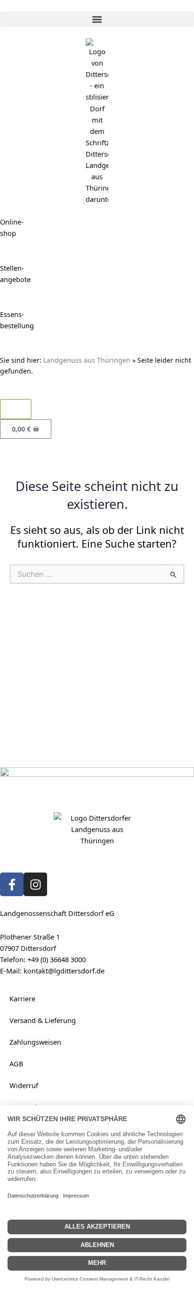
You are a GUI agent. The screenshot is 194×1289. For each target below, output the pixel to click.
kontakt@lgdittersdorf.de (64, 970)
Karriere (22, 998)
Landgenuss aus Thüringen (86, 360)
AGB (16, 1063)
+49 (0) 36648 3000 (56, 959)
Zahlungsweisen (35, 1042)
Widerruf (23, 1085)
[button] (97, 19)
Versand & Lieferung (42, 1020)
